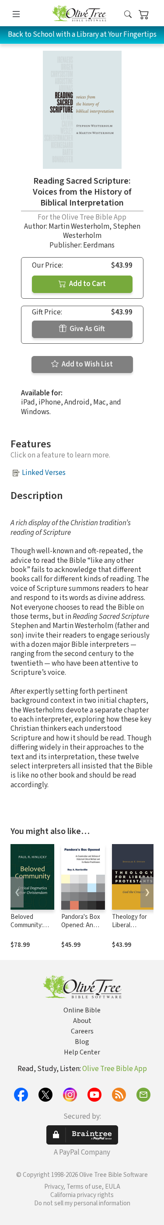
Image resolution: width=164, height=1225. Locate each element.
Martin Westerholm (79, 226)
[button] (128, 14)
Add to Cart (87, 284)
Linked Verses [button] (44, 473)
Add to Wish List (86, 364)
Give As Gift (86, 329)
